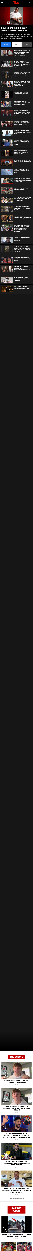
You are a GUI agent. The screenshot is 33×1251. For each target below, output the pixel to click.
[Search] (30, 2)
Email (27, 44)
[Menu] (2, 2)
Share (6, 44)
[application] (16, 16)
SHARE (17, 44)
